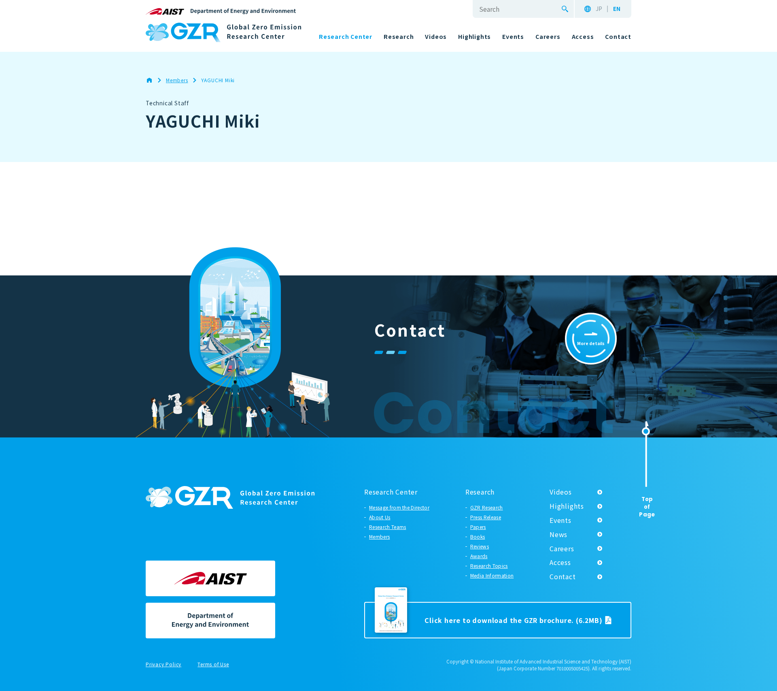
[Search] (565, 9)
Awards (479, 555)
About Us (380, 517)
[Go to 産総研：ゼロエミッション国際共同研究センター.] (153, 80)
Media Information (492, 575)
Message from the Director (399, 507)
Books (477, 536)
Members (379, 536)
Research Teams (387, 526)
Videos (561, 492)
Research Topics (489, 565)
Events (560, 520)
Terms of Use (213, 664)
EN (616, 9)
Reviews (479, 546)
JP (599, 9)
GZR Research (486, 507)
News (558, 534)
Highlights (567, 506)
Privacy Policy (163, 664)
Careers (562, 548)
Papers (478, 526)
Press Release (485, 517)
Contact (563, 576)
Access (560, 562)
